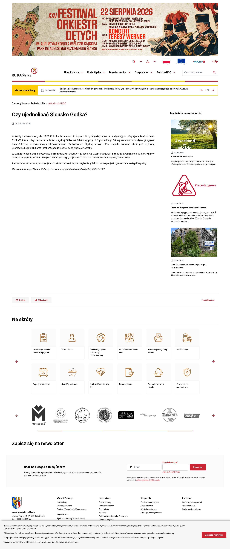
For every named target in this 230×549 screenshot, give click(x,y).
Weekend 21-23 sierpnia (194, 143)
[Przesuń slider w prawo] (213, 361)
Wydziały (102, 513)
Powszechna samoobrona (187, 379)
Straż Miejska (72, 344)
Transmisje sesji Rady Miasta (158, 344)
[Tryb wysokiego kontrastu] (134, 61)
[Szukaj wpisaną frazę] (215, 72)
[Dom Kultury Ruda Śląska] (148, 415)
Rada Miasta (104, 509)
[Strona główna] (24, 72)
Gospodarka (141, 72)
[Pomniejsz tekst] (141, 61)
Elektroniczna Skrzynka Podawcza (113, 516)
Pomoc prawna (129, 379)
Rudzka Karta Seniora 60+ (129, 344)
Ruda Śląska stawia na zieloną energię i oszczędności (194, 252)
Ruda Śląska (94, 72)
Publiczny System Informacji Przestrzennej (101, 344)
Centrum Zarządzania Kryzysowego (72, 509)
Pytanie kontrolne (170, 462)
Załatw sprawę (105, 502)
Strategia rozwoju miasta (158, 379)
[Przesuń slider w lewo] (17, 361)
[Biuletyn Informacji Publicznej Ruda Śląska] (215, 61)
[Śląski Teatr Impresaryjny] (126, 415)
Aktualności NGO (57, 103)
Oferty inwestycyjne (149, 509)
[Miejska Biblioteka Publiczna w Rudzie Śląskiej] (104, 415)
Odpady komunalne (43, 379)
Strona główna (19, 103)
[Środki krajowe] (166, 62)
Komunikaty (62, 502)
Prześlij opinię (208, 300)
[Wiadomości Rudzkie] (170, 415)
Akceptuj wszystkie (214, 535)
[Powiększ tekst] (155, 61)
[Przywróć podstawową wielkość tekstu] (148, 62)
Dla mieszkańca (117, 72)
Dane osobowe (188, 506)
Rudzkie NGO (164, 72)
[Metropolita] (38, 415)
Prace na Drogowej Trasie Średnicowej (126, 90)
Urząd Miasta (71, 72)
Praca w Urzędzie (106, 520)
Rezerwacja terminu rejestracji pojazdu (43, 344)
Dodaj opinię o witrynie (191, 509)
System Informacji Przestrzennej (71, 518)
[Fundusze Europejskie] (181, 62)
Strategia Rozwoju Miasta (151, 513)
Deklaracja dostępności (192, 502)
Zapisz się (197, 467)
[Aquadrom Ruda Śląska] (192, 415)
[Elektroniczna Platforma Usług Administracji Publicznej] (199, 62)
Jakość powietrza (72, 379)
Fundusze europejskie (150, 502)
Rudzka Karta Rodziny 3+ (101, 379)
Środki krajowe (147, 506)
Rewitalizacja (187, 344)
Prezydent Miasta (106, 506)
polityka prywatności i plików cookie (148, 480)
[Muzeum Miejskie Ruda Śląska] (82, 415)
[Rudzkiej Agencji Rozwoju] (60, 415)
